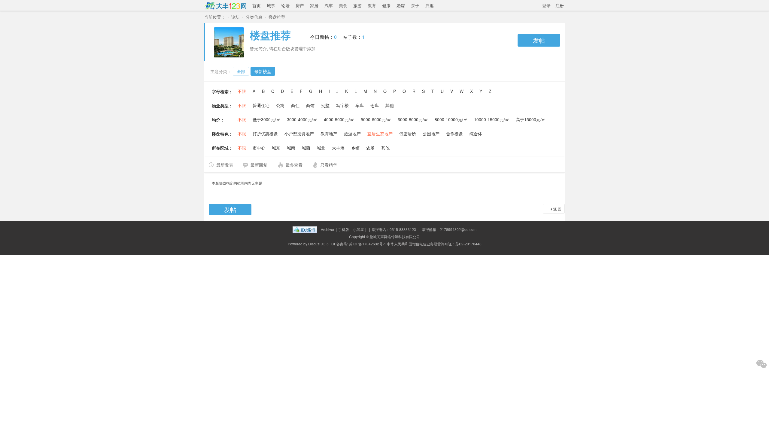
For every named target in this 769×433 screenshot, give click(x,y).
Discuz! (314, 243)
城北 (321, 148)
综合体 (476, 134)
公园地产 (431, 134)
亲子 (415, 5)
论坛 (285, 5)
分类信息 (254, 17)
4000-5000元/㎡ (339, 119)
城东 (276, 148)
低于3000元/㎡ (266, 119)
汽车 (328, 5)
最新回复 (259, 165)
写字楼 (342, 105)
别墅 (325, 105)
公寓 (280, 105)
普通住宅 (261, 105)
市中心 (259, 148)
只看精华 (328, 165)
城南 (291, 148)
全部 (241, 71)
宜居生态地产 (380, 134)
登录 (546, 5)
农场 (370, 148)
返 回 (557, 208)
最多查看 (294, 165)
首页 (256, 5)
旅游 (357, 5)
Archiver (327, 229)
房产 (300, 5)
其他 (389, 105)
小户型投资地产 (299, 134)
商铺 (310, 105)
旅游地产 (352, 134)
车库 (359, 105)
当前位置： (214, 17)
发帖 (539, 40)
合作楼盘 (454, 134)
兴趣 (429, 5)
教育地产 (329, 134)
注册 (559, 5)
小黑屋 (358, 229)
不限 (242, 91)
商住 (295, 105)
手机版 (343, 229)
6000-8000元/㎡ (413, 119)
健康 (386, 5)
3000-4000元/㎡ (302, 119)
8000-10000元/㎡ (451, 119)
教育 (372, 5)
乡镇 (355, 148)
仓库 (374, 105)
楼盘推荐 (277, 17)
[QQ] (305, 229)
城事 (271, 5)
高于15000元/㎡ (531, 119)
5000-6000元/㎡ (376, 119)
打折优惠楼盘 (265, 134)
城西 (306, 148)
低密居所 (407, 134)
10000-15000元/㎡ (491, 119)
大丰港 (338, 148)
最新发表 (224, 165)
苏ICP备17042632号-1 (367, 243)
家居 (314, 5)
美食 (343, 5)
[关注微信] (761, 363)
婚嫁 (401, 5)
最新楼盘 (262, 71)
